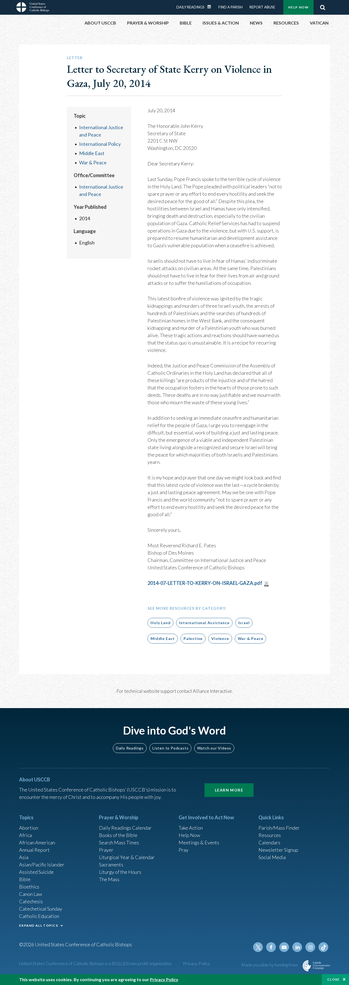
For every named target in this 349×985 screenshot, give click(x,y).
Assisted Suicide (36, 872)
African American (37, 842)
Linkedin (297, 947)
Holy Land (160, 622)
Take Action (191, 828)
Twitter (258, 947)
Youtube (284, 947)
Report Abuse (262, 7)
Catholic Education (39, 916)
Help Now (298, 7)
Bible (25, 879)
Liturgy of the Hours (120, 872)
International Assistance (204, 622)
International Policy (100, 144)
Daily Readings (190, 7)
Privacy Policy (196, 963)
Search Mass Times (119, 842)
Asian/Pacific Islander (41, 865)
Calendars (269, 842)
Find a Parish (230, 7)
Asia (23, 857)
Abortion (28, 828)
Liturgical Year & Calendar (127, 857)
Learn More (229, 790)
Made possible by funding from (270, 964)
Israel (244, 622)
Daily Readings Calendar (211, 7)
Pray (183, 850)
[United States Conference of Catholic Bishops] (32, 8)
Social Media (272, 857)
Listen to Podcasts (170, 748)
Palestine (193, 638)
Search (322, 7)
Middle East (91, 153)
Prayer (106, 850)
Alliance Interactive (212, 691)
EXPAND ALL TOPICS (38, 925)
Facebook (271, 947)
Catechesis (31, 901)
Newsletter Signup (278, 850)
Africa (25, 835)
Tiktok (323, 947)
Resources (269, 835)
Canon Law (30, 894)
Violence (220, 638)
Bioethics (29, 887)
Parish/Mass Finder (279, 828)
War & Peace (93, 162)
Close (333, 979)
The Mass (109, 879)
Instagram (310, 947)
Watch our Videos (214, 748)
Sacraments (111, 865)
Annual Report (34, 850)
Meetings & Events (199, 842)
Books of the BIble (118, 835)
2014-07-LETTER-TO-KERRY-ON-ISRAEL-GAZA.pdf (205, 583)
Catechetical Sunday (40, 909)
